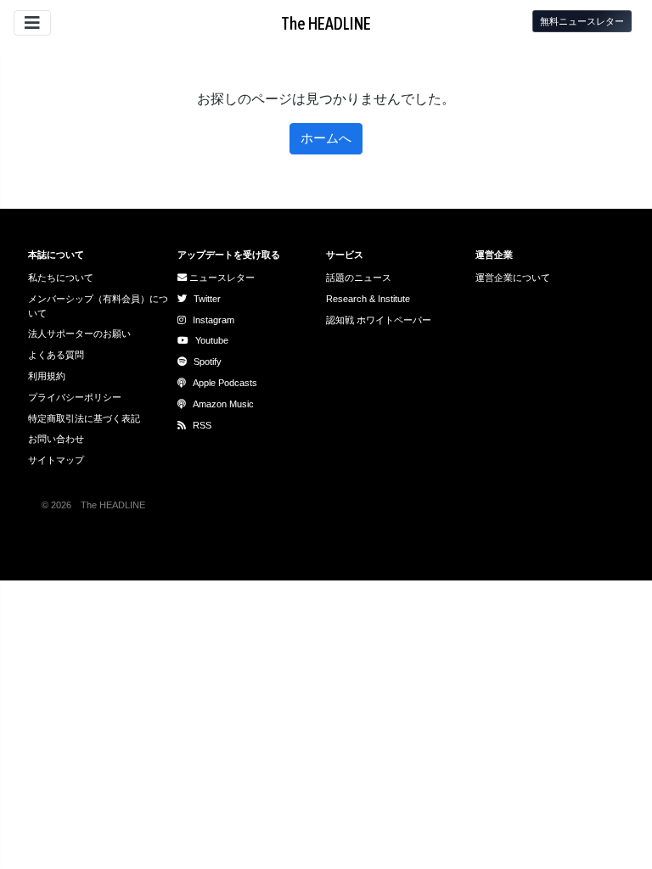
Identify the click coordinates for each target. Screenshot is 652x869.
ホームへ (326, 138)
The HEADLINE (326, 23)
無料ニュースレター (582, 21)
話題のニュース (358, 277)
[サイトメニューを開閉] (32, 23)
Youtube (211, 340)
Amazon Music (223, 404)
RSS (202, 425)
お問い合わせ (56, 439)
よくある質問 (56, 355)
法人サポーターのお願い (79, 333)
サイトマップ (56, 460)
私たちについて (60, 277)
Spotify (208, 361)
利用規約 (46, 376)
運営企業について (512, 277)
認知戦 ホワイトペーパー (378, 320)
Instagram (213, 320)
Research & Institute (368, 299)
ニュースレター (221, 277)
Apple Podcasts (225, 383)
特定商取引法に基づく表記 (84, 418)
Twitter (207, 299)
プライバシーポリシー (74, 397)
